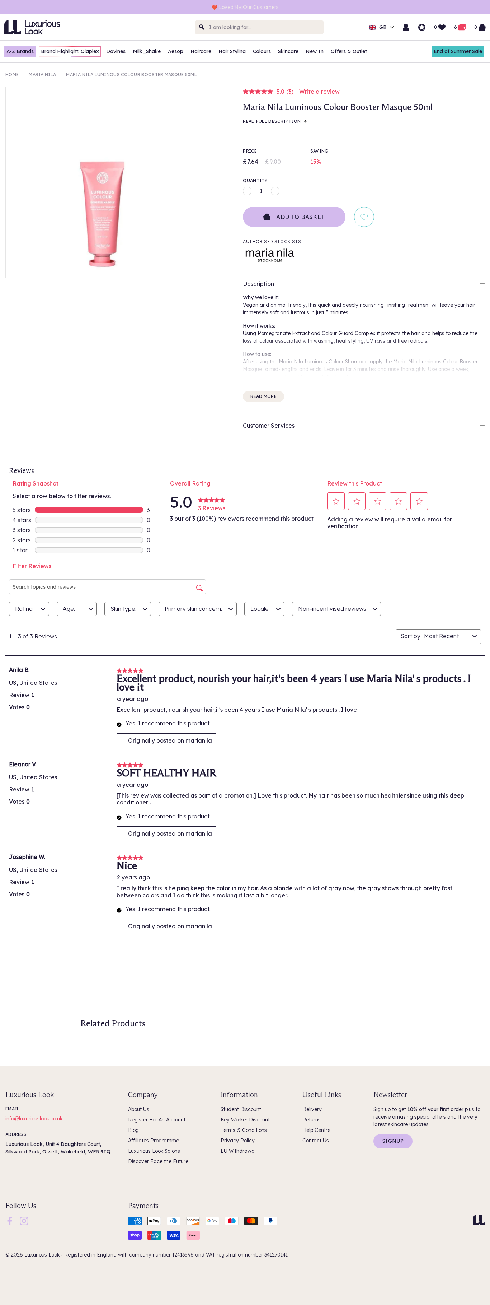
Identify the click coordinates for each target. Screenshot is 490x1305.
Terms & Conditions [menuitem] (244, 1130)
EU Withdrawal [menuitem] (238, 1151)
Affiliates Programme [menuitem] (153, 1140)
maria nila (42, 74)
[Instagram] (24, 1220)
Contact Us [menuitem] (315, 1140)
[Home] (479, 1220)
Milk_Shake (147, 51)
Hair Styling (232, 51)
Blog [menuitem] (133, 1130)
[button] (336, 501)
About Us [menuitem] (138, 1109)
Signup (393, 1141)
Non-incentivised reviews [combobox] (332, 608)
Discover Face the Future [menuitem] (158, 1161)
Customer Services (269, 425)
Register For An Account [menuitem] (156, 1119)
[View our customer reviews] (421, 27)
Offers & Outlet (349, 51)
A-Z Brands (20, 51)
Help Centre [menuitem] (316, 1130)
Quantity (255, 180)
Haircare (200, 51)
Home (12, 74)
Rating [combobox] (24, 608)
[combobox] (259, 27)
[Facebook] (9, 1220)
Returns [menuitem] (311, 1119)
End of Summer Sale (458, 51)
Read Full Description (272, 121)
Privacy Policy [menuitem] (238, 1140)
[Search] (202, 27)
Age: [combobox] (69, 608)
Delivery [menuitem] (312, 1109)
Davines (116, 51)
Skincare (288, 51)
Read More (263, 396)
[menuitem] (9, 1221)
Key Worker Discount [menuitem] (245, 1119)
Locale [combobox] (259, 608)
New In (315, 51)
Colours (262, 51)
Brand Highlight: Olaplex (70, 51)
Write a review (319, 91)
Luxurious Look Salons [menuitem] (154, 1151)
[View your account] (406, 27)
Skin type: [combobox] (123, 608)
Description (258, 283)
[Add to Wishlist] (364, 217)
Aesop (175, 51)
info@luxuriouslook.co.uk (33, 1118)
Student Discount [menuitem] (241, 1109)
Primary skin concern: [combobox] (193, 608)
